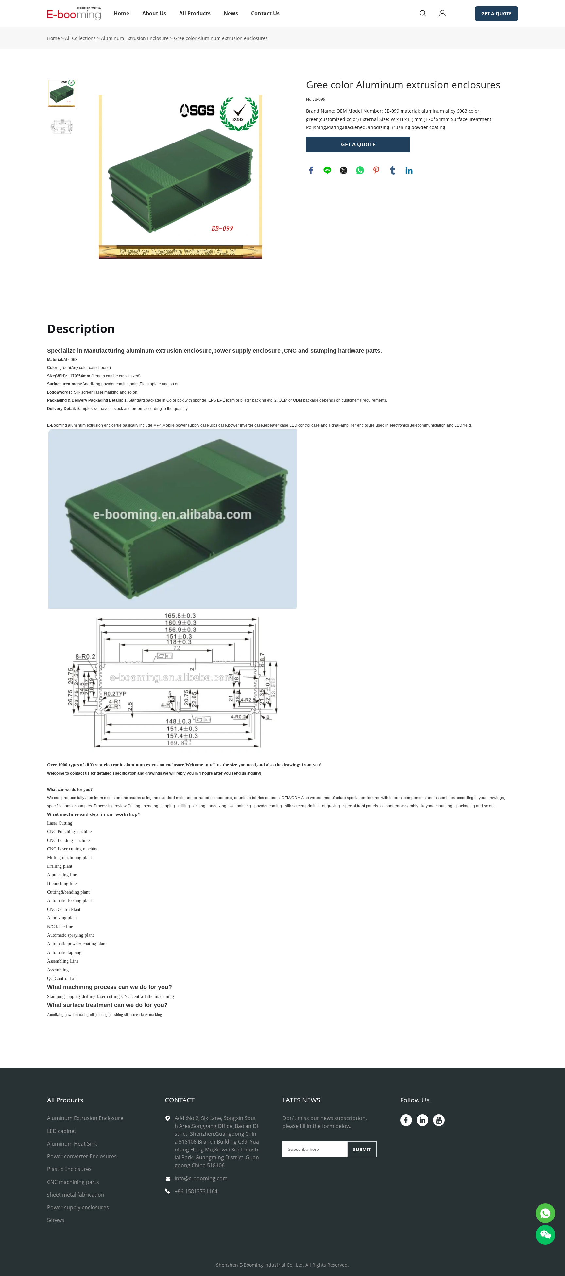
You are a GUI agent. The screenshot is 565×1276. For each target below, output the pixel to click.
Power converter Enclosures (82, 1156)
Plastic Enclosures (69, 1169)
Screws (55, 1220)
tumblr (393, 170)
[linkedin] (422, 1120)
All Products (195, 13)
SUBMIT (362, 1149)
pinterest (376, 170)
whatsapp (360, 170)
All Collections (80, 38)
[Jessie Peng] (545, 1213)
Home (121, 13)
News (231, 13)
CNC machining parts (73, 1181)
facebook (311, 170)
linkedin (409, 170)
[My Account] (442, 13)
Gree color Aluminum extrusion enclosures (221, 38)
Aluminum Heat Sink (72, 1143)
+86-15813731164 (196, 1191)
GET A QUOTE (496, 13)
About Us (154, 13)
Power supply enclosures (78, 1207)
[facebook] (406, 1120)
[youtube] (439, 1120)
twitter (344, 170)
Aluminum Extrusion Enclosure (135, 38)
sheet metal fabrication (75, 1194)
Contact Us (265, 13)
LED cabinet (61, 1130)
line (327, 170)
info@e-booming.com (201, 1178)
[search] (422, 14)
